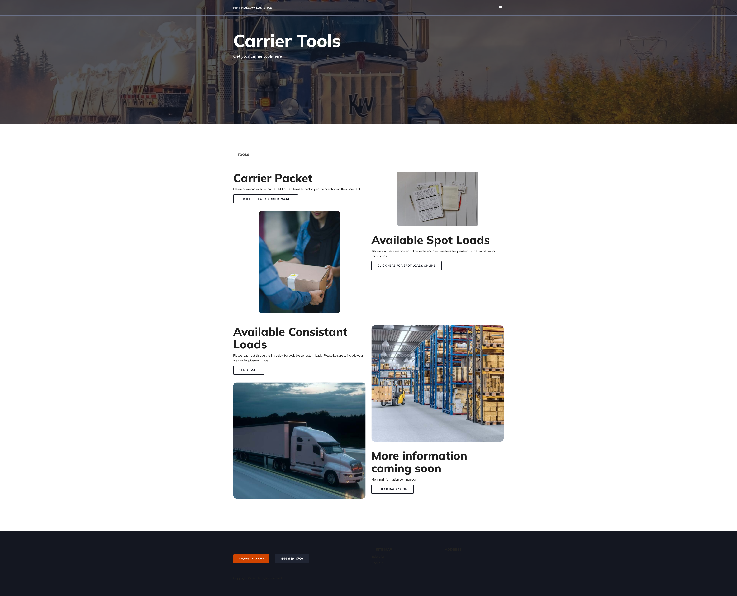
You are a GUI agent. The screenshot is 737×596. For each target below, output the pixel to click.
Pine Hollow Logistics (252, 8)
